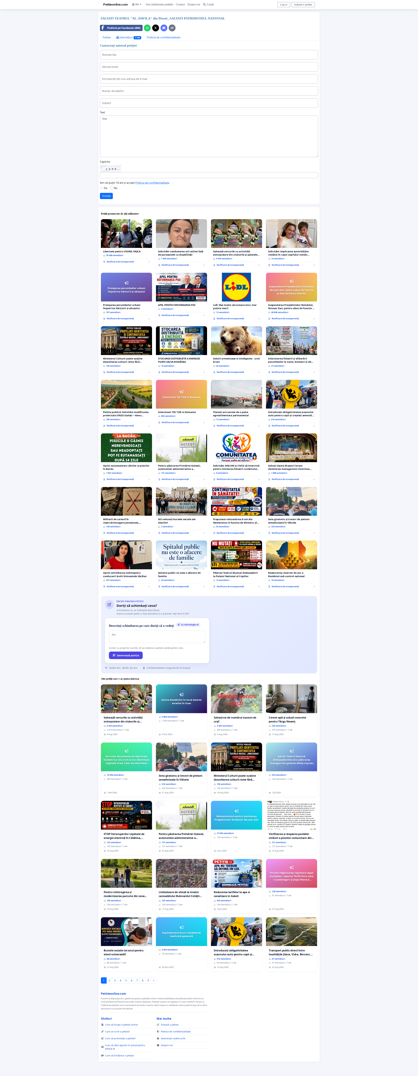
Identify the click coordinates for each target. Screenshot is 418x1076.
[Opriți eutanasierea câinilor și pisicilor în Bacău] (126, 458)
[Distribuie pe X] (155, 27)
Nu (115, 188)
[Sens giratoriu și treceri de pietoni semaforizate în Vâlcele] (291, 512)
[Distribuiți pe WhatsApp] (147, 27)
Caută (210, 4)
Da (105, 188)
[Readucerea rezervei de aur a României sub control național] (291, 565)
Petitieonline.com (115, 4)
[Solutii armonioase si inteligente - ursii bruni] (236, 351)
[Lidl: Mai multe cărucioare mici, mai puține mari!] (236, 297)
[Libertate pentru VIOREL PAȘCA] (126, 242)
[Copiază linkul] (172, 27)
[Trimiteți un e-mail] (164, 27)
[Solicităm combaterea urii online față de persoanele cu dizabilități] (181, 244)
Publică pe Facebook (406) (123, 28)
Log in (283, 4)
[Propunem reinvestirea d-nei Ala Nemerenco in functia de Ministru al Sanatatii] (236, 512)
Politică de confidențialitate (163, 37)
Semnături (129, 37)
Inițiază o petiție (303, 4)
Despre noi (193, 4)
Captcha (105, 161)
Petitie (107, 37)
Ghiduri (106, 1018)
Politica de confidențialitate (152, 183)
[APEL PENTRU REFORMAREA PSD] (181, 296)
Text (102, 112)
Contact (180, 4)
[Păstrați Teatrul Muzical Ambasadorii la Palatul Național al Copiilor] (236, 565)
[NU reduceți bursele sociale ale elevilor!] (181, 512)
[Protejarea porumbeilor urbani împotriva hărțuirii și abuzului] (126, 297)
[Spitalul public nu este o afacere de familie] (181, 565)
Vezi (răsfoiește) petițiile (159, 4)
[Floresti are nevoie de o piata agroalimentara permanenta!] (236, 404)
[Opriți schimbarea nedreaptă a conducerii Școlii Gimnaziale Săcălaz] (126, 565)
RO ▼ (138, 4)
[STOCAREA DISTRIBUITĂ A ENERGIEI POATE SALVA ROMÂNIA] (181, 351)
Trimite (106, 196)
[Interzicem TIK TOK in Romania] (181, 403)
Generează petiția (128, 655)
